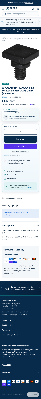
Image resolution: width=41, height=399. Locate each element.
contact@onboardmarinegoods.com (15, 312)
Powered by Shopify (26, 394)
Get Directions (7, 325)
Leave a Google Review (11, 335)
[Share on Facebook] (13, 206)
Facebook (6, 330)
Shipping (6, 155)
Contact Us (6, 320)
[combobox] (20, 14)
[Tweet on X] (9, 206)
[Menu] (3, 8)
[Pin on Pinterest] (17, 206)
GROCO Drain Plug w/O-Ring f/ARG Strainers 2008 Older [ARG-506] (19, 39)
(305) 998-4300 (28, 187)
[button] (38, 8)
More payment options (20, 151)
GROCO (4, 97)
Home (3, 37)
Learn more (29, 3)
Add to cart (20, 139)
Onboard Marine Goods (13, 394)
